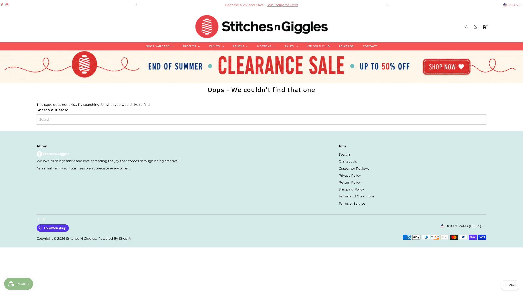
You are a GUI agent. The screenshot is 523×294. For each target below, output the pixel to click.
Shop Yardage (158, 46)
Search (344, 154)
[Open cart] (484, 27)
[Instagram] (6, 5)
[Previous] (136, 5)
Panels (239, 46)
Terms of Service (352, 203)
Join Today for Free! (282, 5)
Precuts (189, 46)
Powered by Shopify (114, 239)
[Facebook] (2, 5)
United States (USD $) (463, 226)
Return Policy (350, 182)
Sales (289, 46)
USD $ (513, 5)
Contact (370, 46)
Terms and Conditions (356, 196)
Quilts (215, 46)
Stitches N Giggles (81, 239)
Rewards (346, 46)
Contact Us (348, 161)
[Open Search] (466, 27)
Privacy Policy (350, 175)
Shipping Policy (351, 189)
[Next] (386, 5)
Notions (265, 46)
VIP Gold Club (318, 46)
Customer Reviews (354, 168)
